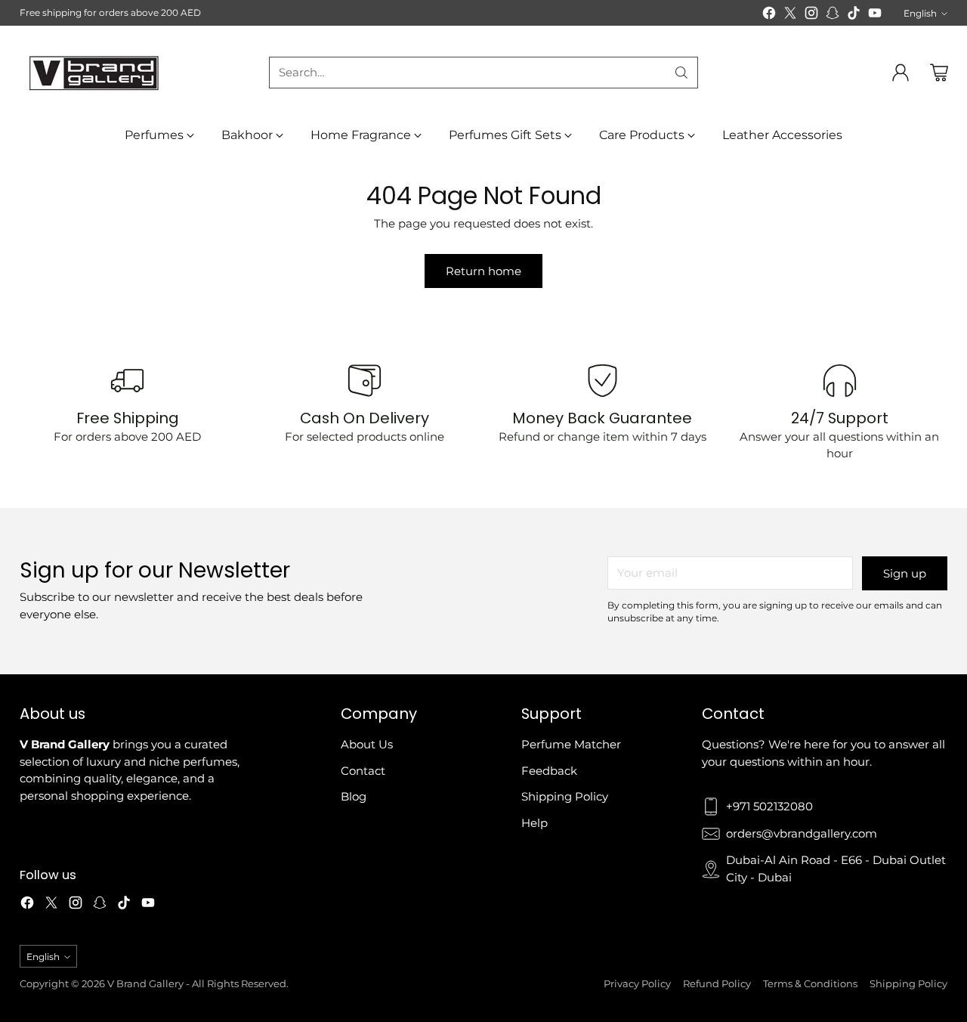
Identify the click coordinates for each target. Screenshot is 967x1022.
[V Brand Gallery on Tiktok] (853, 15)
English (920, 13)
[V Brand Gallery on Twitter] (790, 15)
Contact (363, 770)
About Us (367, 744)
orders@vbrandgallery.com (801, 833)
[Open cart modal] (939, 72)
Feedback (549, 770)
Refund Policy (717, 983)
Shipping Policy (564, 796)
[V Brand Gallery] (95, 72)
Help (534, 823)
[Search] (681, 72)
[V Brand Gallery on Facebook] (769, 15)
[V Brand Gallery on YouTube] (874, 15)
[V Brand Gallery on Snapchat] (832, 15)
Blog (353, 796)
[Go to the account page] (900, 72)
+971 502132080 (769, 806)
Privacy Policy (637, 983)
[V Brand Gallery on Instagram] (811, 15)
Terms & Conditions (810, 983)
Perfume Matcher (571, 744)
